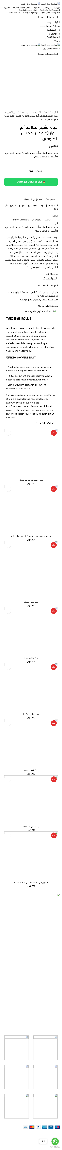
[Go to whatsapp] (55, 1141)
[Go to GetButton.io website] (55, 1147)
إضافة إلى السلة (35, 171)
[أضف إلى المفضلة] (8, 432)
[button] (55, 474)
